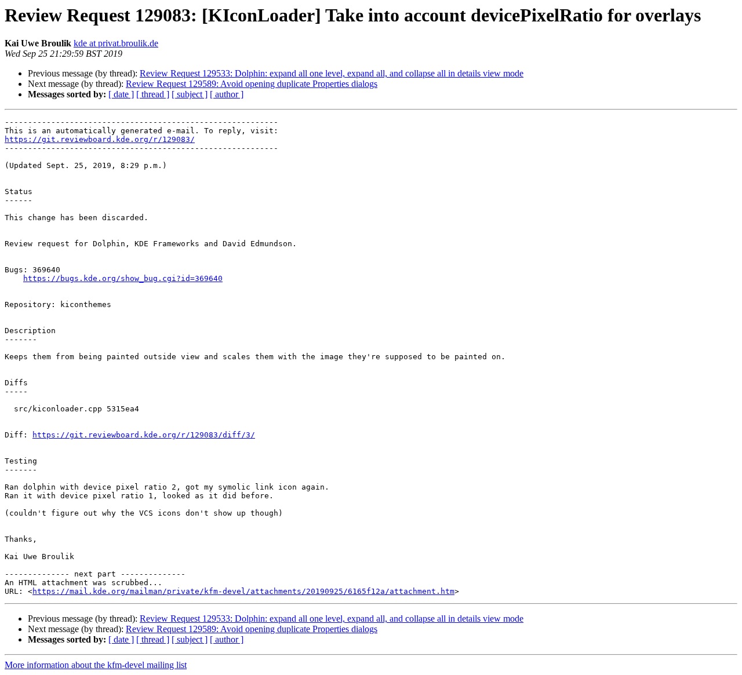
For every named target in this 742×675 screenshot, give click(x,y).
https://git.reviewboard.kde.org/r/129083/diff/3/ (143, 434)
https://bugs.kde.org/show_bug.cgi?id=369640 (123, 278)
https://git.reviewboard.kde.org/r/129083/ (100, 139)
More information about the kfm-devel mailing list (96, 665)
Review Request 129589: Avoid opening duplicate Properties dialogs (251, 84)
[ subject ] (190, 94)
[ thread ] (152, 94)
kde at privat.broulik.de (116, 43)
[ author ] (226, 94)
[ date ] (121, 94)
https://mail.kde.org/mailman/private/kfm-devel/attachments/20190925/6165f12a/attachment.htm (243, 591)
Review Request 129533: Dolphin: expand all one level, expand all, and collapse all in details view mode (331, 73)
